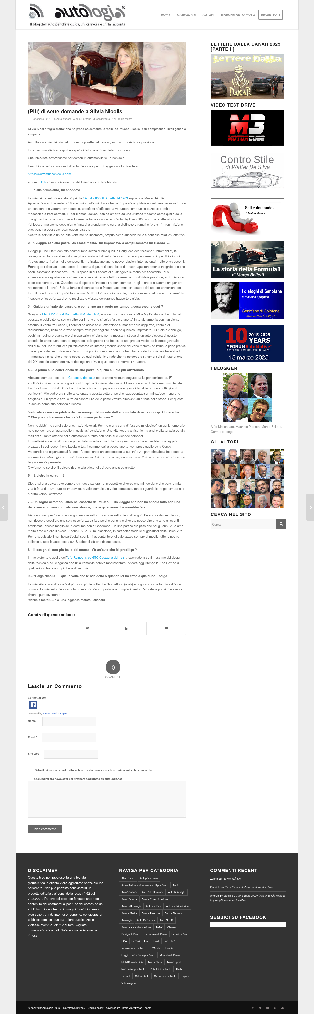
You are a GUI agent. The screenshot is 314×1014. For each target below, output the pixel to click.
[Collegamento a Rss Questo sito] (275, 1007)
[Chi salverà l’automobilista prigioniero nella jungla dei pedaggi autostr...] (310, 507)
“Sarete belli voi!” (232, 878)
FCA (124, 941)
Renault (126, 976)
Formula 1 (170, 941)
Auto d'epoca (64, 119)
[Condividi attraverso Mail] (166, 628)
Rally (179, 969)
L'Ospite (156, 948)
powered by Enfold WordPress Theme (128, 1008)
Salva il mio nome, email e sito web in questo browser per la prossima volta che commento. (94, 770)
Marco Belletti (271, 426)
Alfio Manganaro (222, 426)
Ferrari (135, 941)
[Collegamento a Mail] (282, 1007)
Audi (175, 885)
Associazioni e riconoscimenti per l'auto (144, 885)
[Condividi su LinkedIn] (126, 628)
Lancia (169, 948)
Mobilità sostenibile (132, 962)
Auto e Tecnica (173, 913)
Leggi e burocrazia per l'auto (138, 955)
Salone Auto (142, 976)
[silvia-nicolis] (107, 73)
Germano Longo (222, 431)
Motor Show (155, 962)
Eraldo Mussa (124, 119)
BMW (159, 927)
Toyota (185, 976)
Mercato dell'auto (170, 955)
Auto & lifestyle (176, 892)
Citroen (171, 927)
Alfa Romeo (128, 878)
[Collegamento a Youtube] (267, 1007)
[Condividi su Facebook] (48, 628)
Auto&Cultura (129, 892)
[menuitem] (166, 14)
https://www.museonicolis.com (49, 173)
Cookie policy (96, 1008)
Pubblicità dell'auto (160, 969)
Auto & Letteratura (152, 892)
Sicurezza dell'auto (165, 976)
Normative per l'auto (133, 969)
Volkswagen (128, 983)
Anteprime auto (149, 878)
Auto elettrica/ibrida (177, 906)
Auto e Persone (82, 119)
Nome (33, 720)
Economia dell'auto (156, 934)
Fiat (146, 941)
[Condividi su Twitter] (87, 628)
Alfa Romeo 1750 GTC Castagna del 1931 (96, 557)
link (44, 182)
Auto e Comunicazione (155, 899)
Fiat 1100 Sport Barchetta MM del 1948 (70, 314)
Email (32, 737)
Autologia (126, 920)
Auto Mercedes (146, 920)
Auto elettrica (153, 906)
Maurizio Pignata (248, 426)
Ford (156, 941)
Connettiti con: (38, 697)
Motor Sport (174, 962)
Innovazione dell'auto (133, 948)
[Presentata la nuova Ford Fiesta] (4, 507)
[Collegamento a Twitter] (260, 1007)
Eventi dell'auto (180, 934)
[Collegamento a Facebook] (253, 1007)
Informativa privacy (73, 1008)
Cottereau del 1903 (81, 377)
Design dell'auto (130, 934)
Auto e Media (129, 913)
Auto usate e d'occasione (136, 927)
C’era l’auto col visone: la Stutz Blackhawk (249, 887)
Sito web (33, 753)
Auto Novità (166, 920)
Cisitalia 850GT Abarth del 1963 (105, 198)
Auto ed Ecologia (131, 906)
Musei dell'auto (101, 119)
